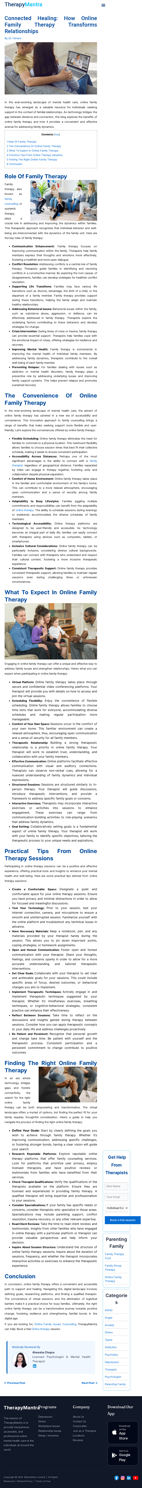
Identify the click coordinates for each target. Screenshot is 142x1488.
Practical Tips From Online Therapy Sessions (34, 155)
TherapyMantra (22, 1407)
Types (108, 1339)
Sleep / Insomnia (48, 1435)
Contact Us (79, 1421)
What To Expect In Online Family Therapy (32, 150)
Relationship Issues (49, 1430)
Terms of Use (43, 1481)
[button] (103, 5)
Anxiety (109, 1325)
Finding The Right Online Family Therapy (32, 159)
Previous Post (14, 1383)
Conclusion (14, 164)
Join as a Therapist (84, 1430)
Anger (108, 1317)
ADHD (108, 1310)
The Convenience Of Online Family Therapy (34, 146)
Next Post (90, 1383)
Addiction (111, 1347)
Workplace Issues (49, 1426)
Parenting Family (115, 1384)
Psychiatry (111, 1354)
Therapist (111, 1369)
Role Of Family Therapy (22, 141)
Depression (112, 1362)
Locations (78, 1435)
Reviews (78, 1440)
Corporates (80, 1426)
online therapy (25, 510)
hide (57, 134)
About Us (78, 1416)
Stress (109, 1332)
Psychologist (113, 1376)
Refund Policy (25, 1481)
